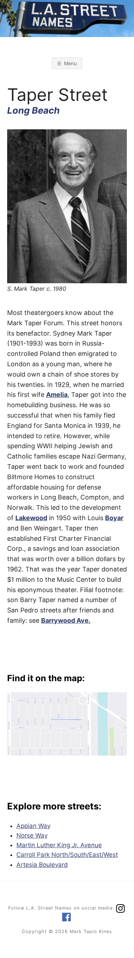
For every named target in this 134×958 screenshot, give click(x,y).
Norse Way (32, 835)
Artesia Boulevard (42, 864)
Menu (70, 63)
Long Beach (33, 110)
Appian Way (33, 825)
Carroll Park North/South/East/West (67, 854)
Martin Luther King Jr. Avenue (59, 845)
